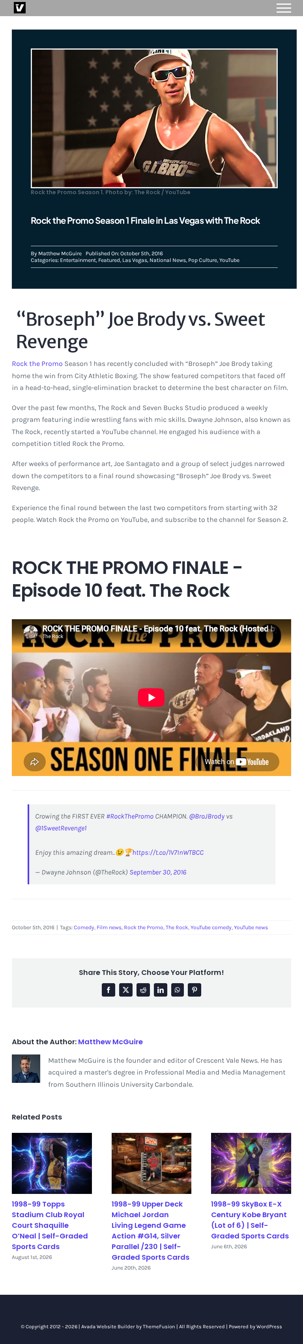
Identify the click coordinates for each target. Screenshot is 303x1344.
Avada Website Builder (108, 1326)
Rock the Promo (37, 363)
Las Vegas (134, 260)
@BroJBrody (206, 816)
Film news (109, 927)
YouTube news (251, 927)
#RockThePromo (129, 816)
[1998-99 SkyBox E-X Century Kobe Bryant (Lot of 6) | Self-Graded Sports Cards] (251, 1163)
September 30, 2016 (157, 872)
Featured (109, 260)
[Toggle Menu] (284, 8)
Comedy (84, 927)
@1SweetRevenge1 (60, 828)
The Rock (177, 927)
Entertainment (78, 260)
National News (168, 260)
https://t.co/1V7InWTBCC (168, 852)
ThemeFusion (159, 1326)
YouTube (229, 260)
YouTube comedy (211, 927)
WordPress (269, 1326)
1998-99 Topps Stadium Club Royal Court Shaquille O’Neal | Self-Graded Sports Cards (50, 1225)
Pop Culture (202, 260)
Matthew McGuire (60, 253)
